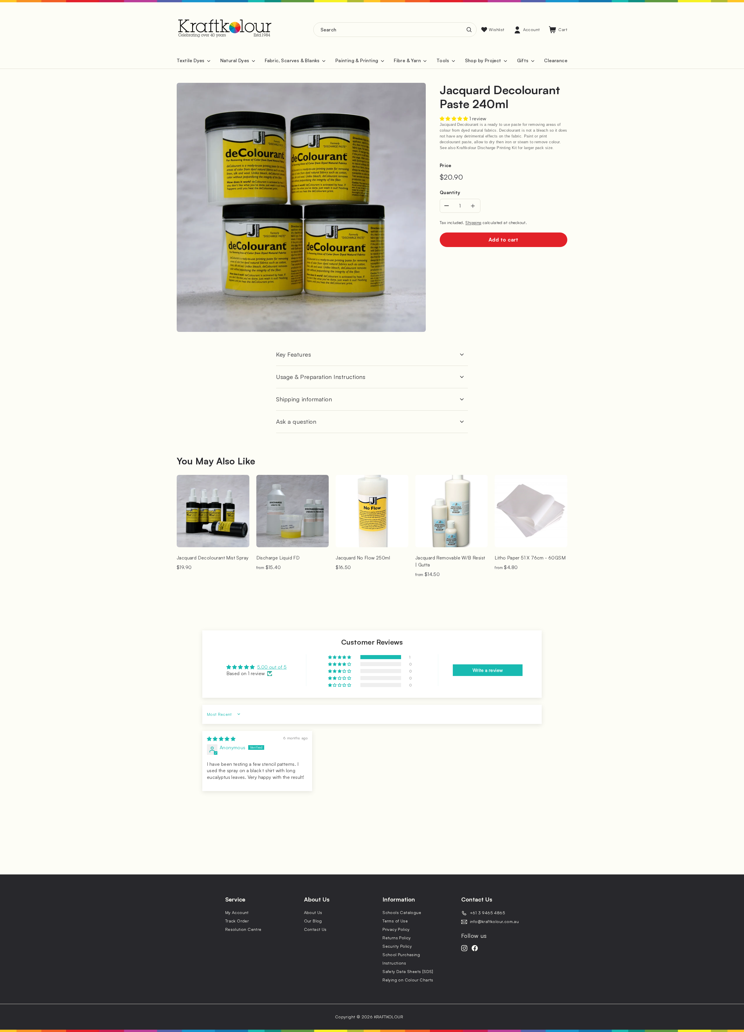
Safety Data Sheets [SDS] (407, 971)
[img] (221, 739)
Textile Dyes (191, 60)
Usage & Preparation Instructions (320, 376)
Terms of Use (395, 920)
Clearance (555, 60)
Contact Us (315, 929)
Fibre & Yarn (408, 60)
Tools (443, 60)
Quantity (450, 192)
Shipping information (304, 399)
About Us (313, 912)
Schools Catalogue (401, 912)
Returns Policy (396, 937)
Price (446, 165)
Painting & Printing (357, 60)
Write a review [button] (488, 670)
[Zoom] (301, 207)
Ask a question (296, 421)
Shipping (473, 222)
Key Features (293, 354)
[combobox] (395, 29)
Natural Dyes (235, 60)
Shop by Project (483, 60)
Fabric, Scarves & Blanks (293, 60)
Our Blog (313, 920)
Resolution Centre (243, 929)
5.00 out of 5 (272, 667)
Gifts (523, 60)
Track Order (237, 920)
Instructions (394, 963)
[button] (454, 118)
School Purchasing (401, 954)
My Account (237, 912)
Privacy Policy (396, 929)
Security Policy (397, 946)
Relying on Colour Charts (407, 979)
